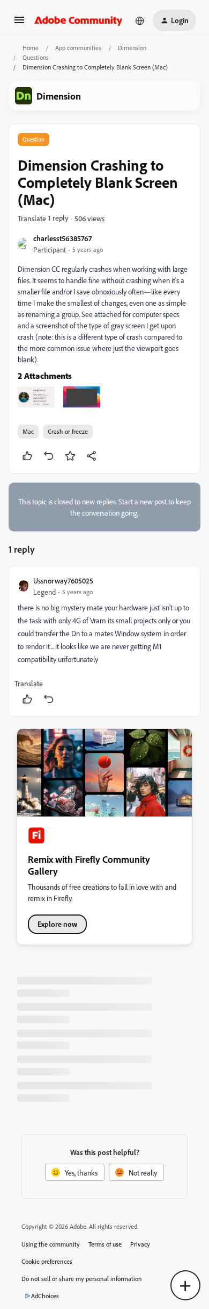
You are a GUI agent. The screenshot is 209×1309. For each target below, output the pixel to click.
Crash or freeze (68, 431)
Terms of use (105, 1244)
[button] (19, 23)
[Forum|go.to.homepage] (78, 20)
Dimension (132, 48)
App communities (78, 48)
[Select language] (139, 20)
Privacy (140, 1244)
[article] (104, 641)
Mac (28, 431)
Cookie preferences (46, 1261)
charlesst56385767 (62, 238)
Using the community (50, 1244)
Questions (36, 57)
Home (31, 48)
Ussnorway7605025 (63, 580)
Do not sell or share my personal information (81, 1279)
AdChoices (45, 1296)
